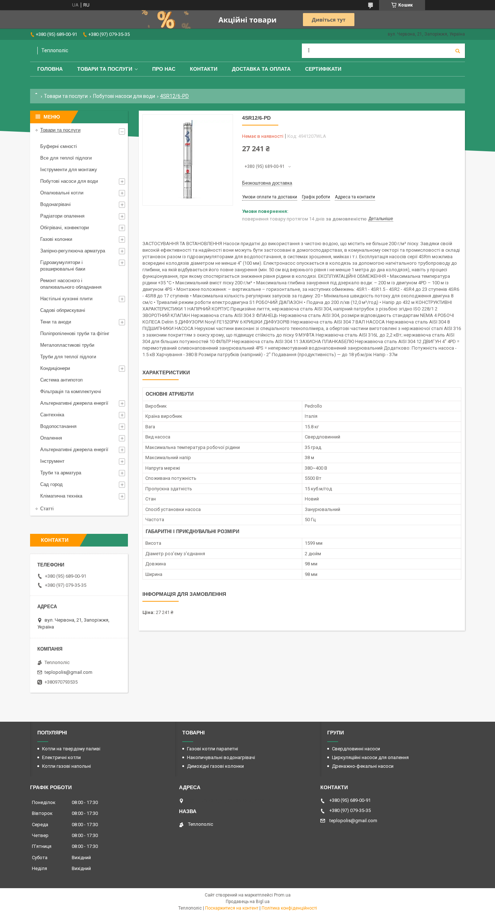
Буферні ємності (58, 146)
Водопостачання (58, 426)
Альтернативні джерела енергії (74, 403)
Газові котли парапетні (212, 748)
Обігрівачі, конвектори (64, 227)
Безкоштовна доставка (267, 183)
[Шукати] (457, 51)
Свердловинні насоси (356, 748)
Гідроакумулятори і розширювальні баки (62, 266)
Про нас (163, 69)
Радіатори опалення (62, 216)
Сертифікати (323, 69)
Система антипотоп (61, 380)
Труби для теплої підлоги (68, 356)
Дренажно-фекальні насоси (363, 766)
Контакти (203, 69)
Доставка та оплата (261, 69)
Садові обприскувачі (62, 310)
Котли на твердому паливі (71, 748)
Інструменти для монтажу (68, 169)
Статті (47, 508)
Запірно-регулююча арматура (72, 251)
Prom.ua (282, 895)
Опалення (51, 438)
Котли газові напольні (66, 766)
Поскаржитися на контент (231, 908)
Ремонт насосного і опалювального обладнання (70, 284)
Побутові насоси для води (124, 96)
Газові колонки (56, 239)
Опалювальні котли (61, 192)
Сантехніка (52, 414)
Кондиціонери (55, 368)
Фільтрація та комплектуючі (70, 391)
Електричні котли (61, 757)
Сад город (51, 484)
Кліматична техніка (61, 496)
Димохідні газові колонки (215, 766)
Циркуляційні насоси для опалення (370, 757)
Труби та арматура (60, 472)
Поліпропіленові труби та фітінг (74, 333)
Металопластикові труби (67, 345)
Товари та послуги (104, 69)
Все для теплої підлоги (66, 158)
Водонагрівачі (55, 204)
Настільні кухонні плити (66, 298)
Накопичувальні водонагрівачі (221, 757)
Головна (50, 69)
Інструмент (52, 461)
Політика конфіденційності (289, 908)
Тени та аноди (55, 322)
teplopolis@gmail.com (68, 672)
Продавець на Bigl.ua (248, 901)
